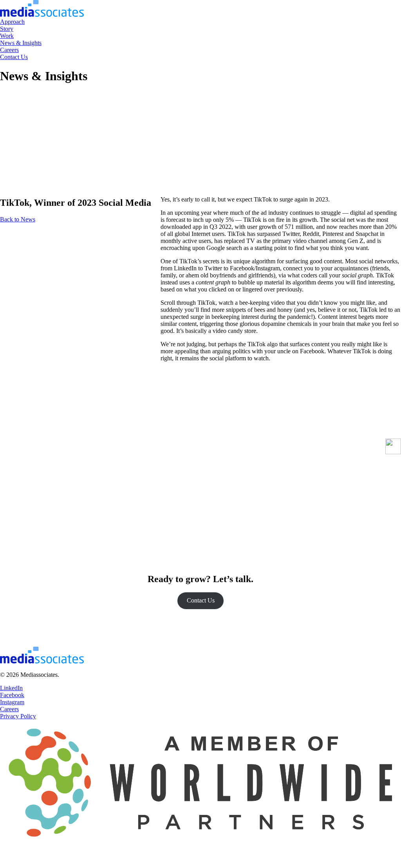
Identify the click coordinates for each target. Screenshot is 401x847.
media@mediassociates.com (366, 478)
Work (7, 35)
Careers (9, 50)
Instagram (12, 702)
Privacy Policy (18, 716)
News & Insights (21, 43)
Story (6, 28)
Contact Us (14, 57)
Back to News (17, 219)
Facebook (12, 695)
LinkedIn (11, 688)
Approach (12, 21)
